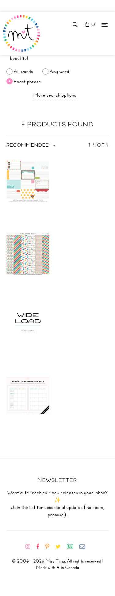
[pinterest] (49, 546)
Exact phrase (27, 81)
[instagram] (30, 546)
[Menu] (104, 24)
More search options (54, 95)
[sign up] (72, 546)
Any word (59, 71)
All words (23, 71)
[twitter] (61, 546)
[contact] (84, 546)
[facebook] (40, 546)
